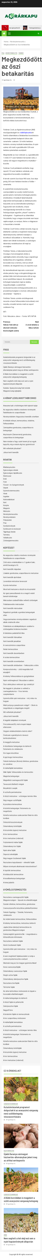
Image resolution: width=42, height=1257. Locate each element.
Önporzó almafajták (10, 854)
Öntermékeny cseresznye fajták (15, 971)
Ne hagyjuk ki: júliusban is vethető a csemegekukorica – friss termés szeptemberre (16, 691)
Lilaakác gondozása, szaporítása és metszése (20, 573)
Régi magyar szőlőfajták (12, 800)
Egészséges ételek (10, 470)
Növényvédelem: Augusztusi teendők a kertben (21, 417)
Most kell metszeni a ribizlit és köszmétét (19, 589)
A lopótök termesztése (12, 870)
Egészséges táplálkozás (12, 473)
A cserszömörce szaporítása (14, 645)
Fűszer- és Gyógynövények (13, 485)
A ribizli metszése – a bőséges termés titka (20, 796)
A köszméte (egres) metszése (14, 830)
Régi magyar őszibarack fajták (14, 858)
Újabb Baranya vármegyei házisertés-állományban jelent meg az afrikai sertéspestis (20, 1157)
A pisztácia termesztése (12, 804)
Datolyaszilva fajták (10, 1006)
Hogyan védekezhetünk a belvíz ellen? (17, 731)
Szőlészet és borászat (12, 529)
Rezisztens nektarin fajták (13, 941)
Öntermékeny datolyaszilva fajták (15, 979)
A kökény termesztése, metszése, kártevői (19, 923)
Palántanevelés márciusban (13, 604)
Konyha (6, 505)
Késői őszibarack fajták (12, 945)
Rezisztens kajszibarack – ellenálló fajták (19, 862)
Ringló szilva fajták (10, 975)
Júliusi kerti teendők (11, 452)
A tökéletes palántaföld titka (13, 633)
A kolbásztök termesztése (13, 874)
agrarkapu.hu (8, 80)
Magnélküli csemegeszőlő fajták (15, 780)
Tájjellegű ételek (9, 532)
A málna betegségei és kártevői (15, 998)
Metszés (6, 511)
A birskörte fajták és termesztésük (16, 1014)
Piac (5, 523)
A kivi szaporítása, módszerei (14, 1018)
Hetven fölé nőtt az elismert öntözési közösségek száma (11, 326)
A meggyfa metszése (11, 742)
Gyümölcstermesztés (11, 491)
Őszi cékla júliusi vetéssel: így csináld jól (18, 684)
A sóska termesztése (11, 657)
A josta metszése (10, 585)
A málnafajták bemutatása (13, 768)
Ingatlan (6, 496)
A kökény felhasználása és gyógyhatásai (18, 676)
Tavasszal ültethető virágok (13, 784)
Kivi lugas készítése (11, 753)
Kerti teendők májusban (12, 569)
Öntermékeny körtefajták (12, 826)
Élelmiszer (7, 476)
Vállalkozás (7, 538)
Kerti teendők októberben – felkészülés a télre (21, 665)
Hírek (5, 494)
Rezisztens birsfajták (11, 983)
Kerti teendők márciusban (12, 608)
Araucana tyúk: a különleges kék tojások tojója (20, 406)
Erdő (5, 479)
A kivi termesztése (10, 834)
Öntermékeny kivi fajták (12, 846)
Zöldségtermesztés (10, 541)
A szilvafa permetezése (12, 792)
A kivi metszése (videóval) (13, 838)
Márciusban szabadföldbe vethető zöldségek (20, 600)
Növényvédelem (9, 517)
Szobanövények (9, 526)
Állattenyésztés (9, 467)
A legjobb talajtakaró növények (14, 720)
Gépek (5, 488)
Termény (21, 53)
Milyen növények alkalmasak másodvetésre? (20, 866)
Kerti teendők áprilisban (12, 577)
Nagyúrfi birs (8, 1010)
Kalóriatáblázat (8, 500)
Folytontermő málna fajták (13, 842)
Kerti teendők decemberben (13, 653)
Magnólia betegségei (11, 776)
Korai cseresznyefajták (12, 967)
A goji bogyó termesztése (13, 757)
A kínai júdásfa (8, 883)
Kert (4, 502)
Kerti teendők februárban (12, 637)
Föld (3, 53)
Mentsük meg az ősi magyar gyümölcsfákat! (20, 963)
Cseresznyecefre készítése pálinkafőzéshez (20, 908)
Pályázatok (7, 520)
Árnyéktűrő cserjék (10, 788)
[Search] (38, 33)
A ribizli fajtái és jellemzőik (13, 1002)
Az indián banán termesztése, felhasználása (20, 919)
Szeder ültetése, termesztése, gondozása (19, 904)
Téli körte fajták (9, 987)
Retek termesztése (10, 649)
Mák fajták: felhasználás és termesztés (18, 772)
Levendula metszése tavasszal (15, 581)
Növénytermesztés (11, 53)
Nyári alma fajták (9, 850)
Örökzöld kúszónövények (12, 822)
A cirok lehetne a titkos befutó (32, 325)
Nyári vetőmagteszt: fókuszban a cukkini (18, 680)
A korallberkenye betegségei (14, 878)
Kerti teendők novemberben (13, 661)
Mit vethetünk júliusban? (12, 448)
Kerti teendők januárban (12, 641)
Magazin (6, 508)
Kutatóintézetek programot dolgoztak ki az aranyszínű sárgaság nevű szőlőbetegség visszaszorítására (19, 360)
